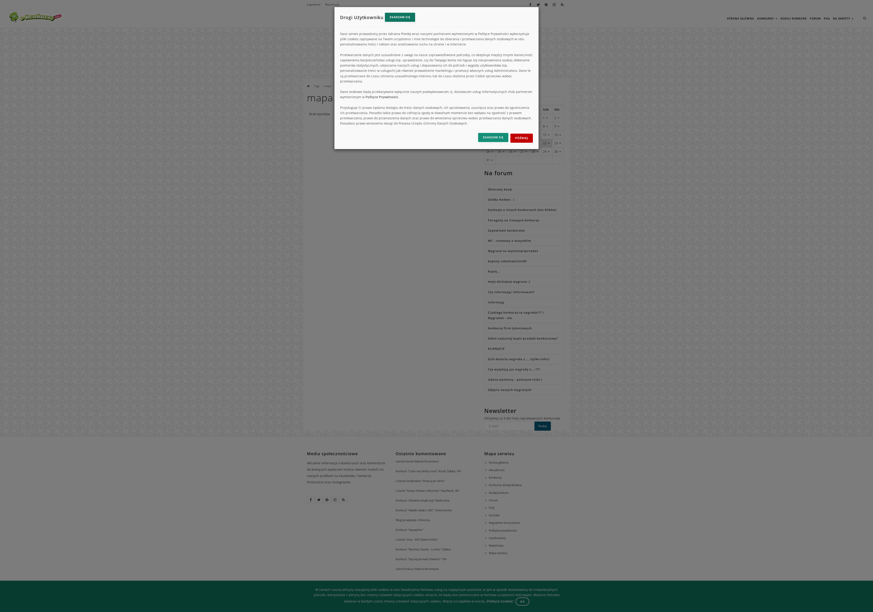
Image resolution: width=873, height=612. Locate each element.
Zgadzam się (400, 17)
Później (521, 138)
